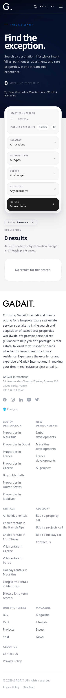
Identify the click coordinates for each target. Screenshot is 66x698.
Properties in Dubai (16, 444)
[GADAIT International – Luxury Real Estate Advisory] (33, 303)
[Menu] (60, 7)
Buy (5, 615)
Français (10, 409)
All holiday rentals (15, 516)
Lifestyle (41, 622)
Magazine (43, 615)
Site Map (29, 687)
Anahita (43, 127)
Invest (40, 629)
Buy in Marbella (13, 475)
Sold (6, 637)
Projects (8, 629)
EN (43, 6)
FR (52, 6)
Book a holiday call (49, 535)
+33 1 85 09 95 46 (13, 390)
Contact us (43, 542)
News (40, 637)
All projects (43, 468)
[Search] (35, 6)
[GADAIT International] (7, 6)
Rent (6, 622)
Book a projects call (49, 527)
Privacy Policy (12, 661)
